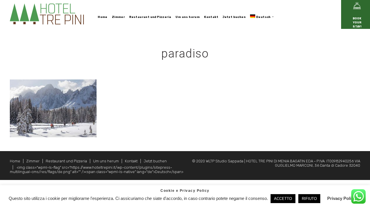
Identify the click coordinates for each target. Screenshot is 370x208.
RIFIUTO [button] (309, 198)
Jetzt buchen (155, 161)
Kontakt (131, 161)
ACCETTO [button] (283, 198)
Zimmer (33, 161)
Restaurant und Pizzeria (66, 161)
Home (15, 161)
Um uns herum (106, 161)
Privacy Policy (341, 198)
